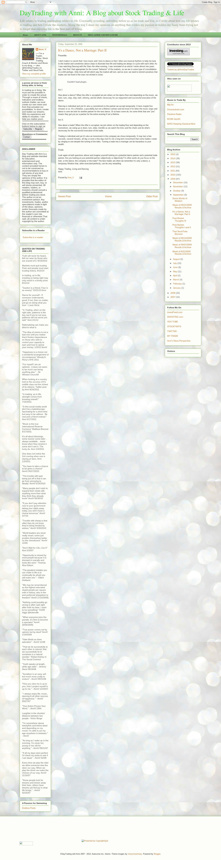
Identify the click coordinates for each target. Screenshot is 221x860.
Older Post (152, 196)
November (178, 186)
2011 (173, 170)
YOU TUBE (172, 321)
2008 (173, 293)
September (178, 195)
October (177, 190)
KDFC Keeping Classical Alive (181, 124)
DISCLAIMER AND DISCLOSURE (103, 34)
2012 (173, 166)
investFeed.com (174, 312)
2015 (173, 154)
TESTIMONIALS (59, 34)
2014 (173, 158)
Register (38, 129)
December (178, 182)
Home (25, 34)
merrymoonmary (135, 854)
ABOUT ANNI (40, 34)
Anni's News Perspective (178, 341)
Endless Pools (28, 808)
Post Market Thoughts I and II (181, 226)
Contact (26, 137)
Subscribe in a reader (33, 237)
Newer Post (64, 196)
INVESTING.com (175, 317)
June (175, 267)
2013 (173, 162)
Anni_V (42, 49)
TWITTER (172, 331)
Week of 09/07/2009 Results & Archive (182, 245)
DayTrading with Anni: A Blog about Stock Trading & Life (102, 12)
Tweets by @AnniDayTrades (180, 69)
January (177, 288)
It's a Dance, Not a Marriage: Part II (181, 212)
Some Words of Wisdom (179, 199)
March (176, 279)
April (175, 275)
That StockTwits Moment (179, 232)
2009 (173, 179)
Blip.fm (170, 104)
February (177, 283)
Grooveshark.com (175, 109)
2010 (173, 175)
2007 (173, 297)
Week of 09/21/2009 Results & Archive (182, 206)
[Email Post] (80, 177)
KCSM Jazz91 (174, 119)
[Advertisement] (74, 827)
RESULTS (77, 34)
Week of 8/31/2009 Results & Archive (181, 252)
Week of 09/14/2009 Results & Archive (182, 239)
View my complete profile (34, 73)
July (175, 263)
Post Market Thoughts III (179, 219)
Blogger (157, 854)
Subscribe (27, 129)
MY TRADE (172, 336)
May (175, 271)
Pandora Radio (174, 114)
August (176, 259)
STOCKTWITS (174, 326)
